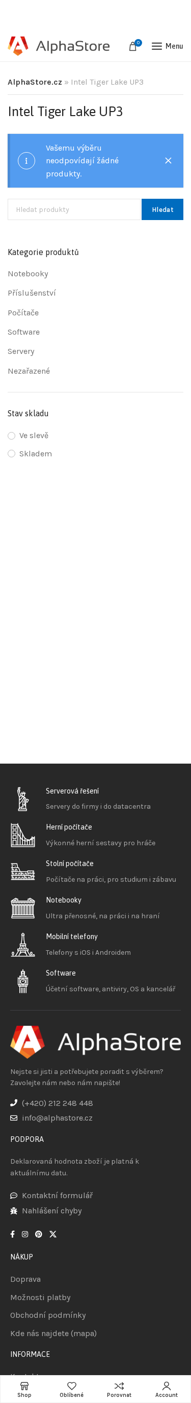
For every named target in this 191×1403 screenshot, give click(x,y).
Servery (21, 351)
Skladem (35, 453)
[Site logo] (59, 46)
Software (24, 332)
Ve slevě (33, 435)
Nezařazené (29, 371)
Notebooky (28, 273)
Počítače (23, 312)
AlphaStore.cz (35, 82)
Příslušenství (32, 293)
